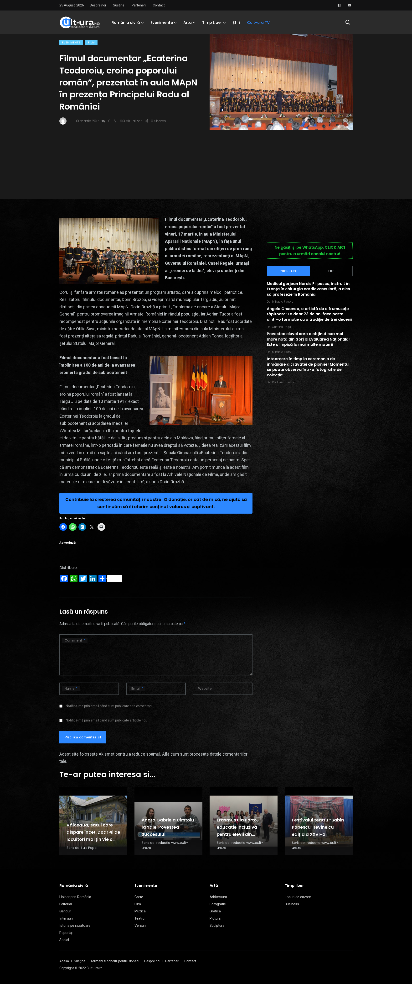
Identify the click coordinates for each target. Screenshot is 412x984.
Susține (79, 961)
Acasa (64, 961)
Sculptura (217, 925)
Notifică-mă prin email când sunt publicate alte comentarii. (109, 706)
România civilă (126, 22)
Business (292, 904)
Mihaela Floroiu (283, 302)
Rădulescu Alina (283, 382)
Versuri (140, 925)
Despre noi (98, 5)
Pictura (215, 918)
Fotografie (218, 904)
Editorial (65, 904)
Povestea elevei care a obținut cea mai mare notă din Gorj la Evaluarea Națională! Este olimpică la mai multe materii (308, 339)
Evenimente (161, 22)
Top (331, 271)
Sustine (118, 5)
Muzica (140, 911)
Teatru (139, 918)
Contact (159, 5)
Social (64, 940)
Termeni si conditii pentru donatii (114, 961)
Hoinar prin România (75, 897)
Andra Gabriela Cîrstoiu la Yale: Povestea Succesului (168, 827)
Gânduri (65, 911)
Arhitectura (218, 897)
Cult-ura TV (258, 22)
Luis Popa (89, 847)
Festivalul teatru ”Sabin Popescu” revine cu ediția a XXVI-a (318, 827)
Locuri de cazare (298, 897)
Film (91, 42)
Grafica (215, 911)
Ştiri (236, 22)
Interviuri (66, 918)
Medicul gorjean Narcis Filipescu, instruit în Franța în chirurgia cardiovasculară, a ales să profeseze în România (308, 289)
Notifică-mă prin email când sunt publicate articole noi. (106, 720)
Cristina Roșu (281, 327)
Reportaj (65, 933)
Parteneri (139, 5)
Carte (138, 897)
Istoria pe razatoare (74, 925)
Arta (187, 22)
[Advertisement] (206, 165)
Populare (288, 271)
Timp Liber (212, 22)
